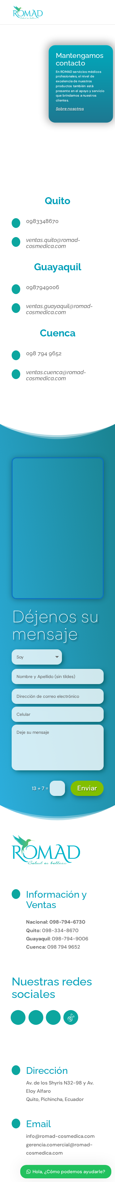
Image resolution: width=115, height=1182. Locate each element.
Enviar (87, 788)
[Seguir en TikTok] (70, 1017)
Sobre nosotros (70, 109)
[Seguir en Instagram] (35, 1017)
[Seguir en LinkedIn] (53, 1017)
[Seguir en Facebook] (17, 1017)
